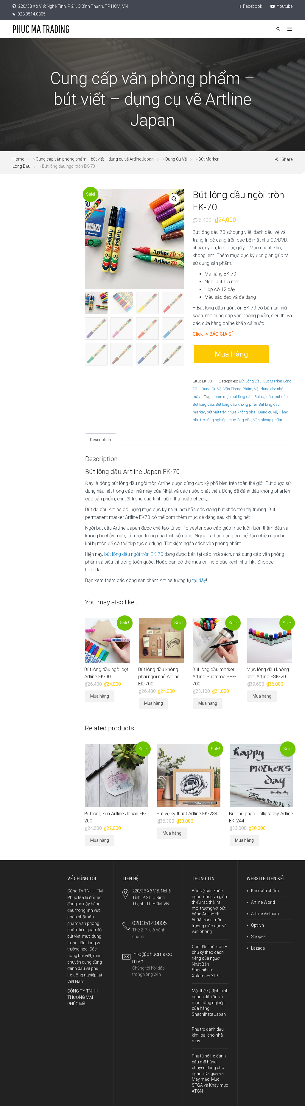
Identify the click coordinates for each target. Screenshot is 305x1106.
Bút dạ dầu (263, 396)
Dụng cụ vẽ (267, 412)
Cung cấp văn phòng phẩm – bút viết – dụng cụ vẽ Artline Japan (95, 159)
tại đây (199, 580)
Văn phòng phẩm (267, 420)
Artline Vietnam (265, 913)
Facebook (252, 6)
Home (18, 159)
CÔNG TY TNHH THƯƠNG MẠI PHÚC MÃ (82, 997)
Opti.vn (257, 925)
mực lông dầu (239, 420)
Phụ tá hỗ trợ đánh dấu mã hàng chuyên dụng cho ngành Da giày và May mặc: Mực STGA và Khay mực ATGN (210, 1073)
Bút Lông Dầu (250, 381)
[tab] (100, 439)
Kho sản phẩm (265, 890)
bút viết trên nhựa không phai (231, 412)
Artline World (263, 902)
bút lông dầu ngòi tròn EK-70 (133, 554)
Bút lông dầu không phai (236, 404)
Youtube (284, 6)
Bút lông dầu (203, 404)
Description (100, 439)
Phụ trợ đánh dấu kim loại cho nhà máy (208, 1035)
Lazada (258, 948)
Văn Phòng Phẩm (237, 389)
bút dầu (281, 396)
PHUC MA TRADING (41, 29)
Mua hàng (231, 354)
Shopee (258, 936)
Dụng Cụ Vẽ (176, 159)
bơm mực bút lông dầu (233, 396)
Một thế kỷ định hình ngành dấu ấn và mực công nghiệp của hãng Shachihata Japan (210, 1002)
